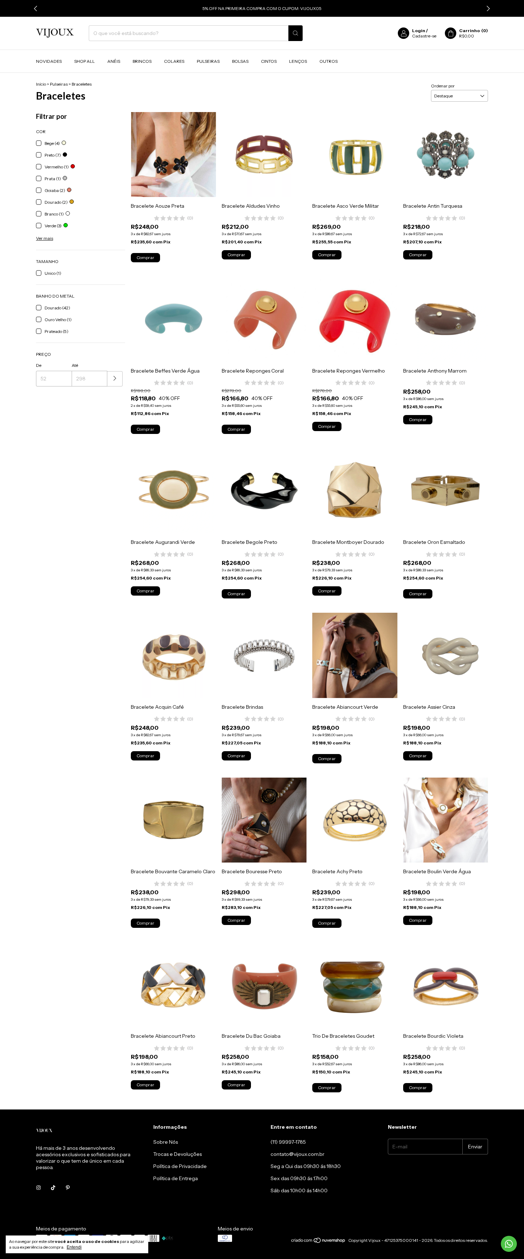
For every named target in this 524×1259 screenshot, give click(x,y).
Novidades (49, 61)
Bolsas (240, 61)
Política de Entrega (175, 1178)
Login (418, 30)
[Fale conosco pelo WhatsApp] (509, 1244)
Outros (328, 61)
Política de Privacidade (180, 1166)
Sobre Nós (165, 1142)
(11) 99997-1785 (288, 1142)
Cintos (269, 61)
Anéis (113, 61)
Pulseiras (208, 61)
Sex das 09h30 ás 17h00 (299, 1178)
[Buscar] (295, 33)
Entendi (74, 1247)
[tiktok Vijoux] (53, 1188)
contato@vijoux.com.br (297, 1154)
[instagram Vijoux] (38, 1188)
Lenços (298, 61)
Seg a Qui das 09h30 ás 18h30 (306, 1166)
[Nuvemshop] (318, 1242)
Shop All (84, 61)
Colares (174, 61)
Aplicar (115, 378)
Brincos (142, 61)
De (38, 365)
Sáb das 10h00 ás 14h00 (299, 1190)
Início (41, 84)
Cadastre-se (424, 36)
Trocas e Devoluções (177, 1154)
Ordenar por (443, 86)
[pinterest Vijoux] (67, 1188)
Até (75, 365)
